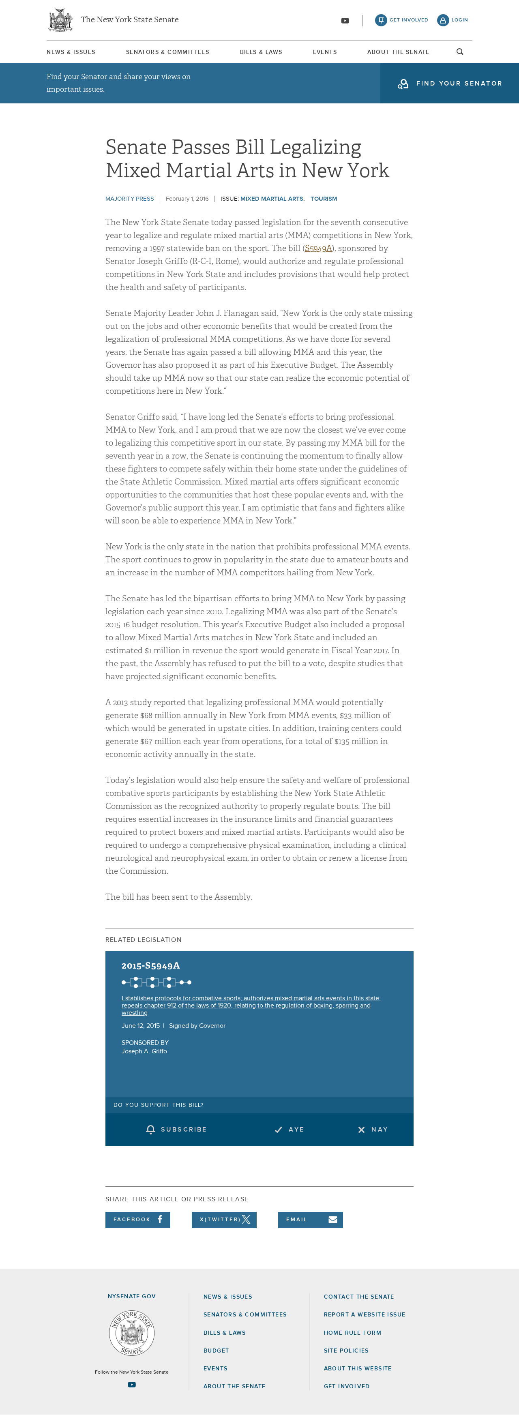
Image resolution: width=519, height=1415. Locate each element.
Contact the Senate (359, 1297)
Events (325, 52)
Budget (216, 1351)
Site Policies (346, 1351)
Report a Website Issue (365, 1315)
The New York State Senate (130, 20)
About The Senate (398, 52)
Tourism (324, 199)
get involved (409, 20)
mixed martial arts (271, 199)
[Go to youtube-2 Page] (132, 1385)
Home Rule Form (353, 1333)
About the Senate (235, 1386)
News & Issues (71, 52)
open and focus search (460, 54)
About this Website (358, 1369)
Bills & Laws (261, 52)
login (460, 20)
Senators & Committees (167, 52)
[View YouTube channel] (345, 21)
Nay (379, 1129)
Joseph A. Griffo (144, 1051)
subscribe (184, 1129)
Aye (297, 1129)
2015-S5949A (151, 965)
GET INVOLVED (347, 1386)
